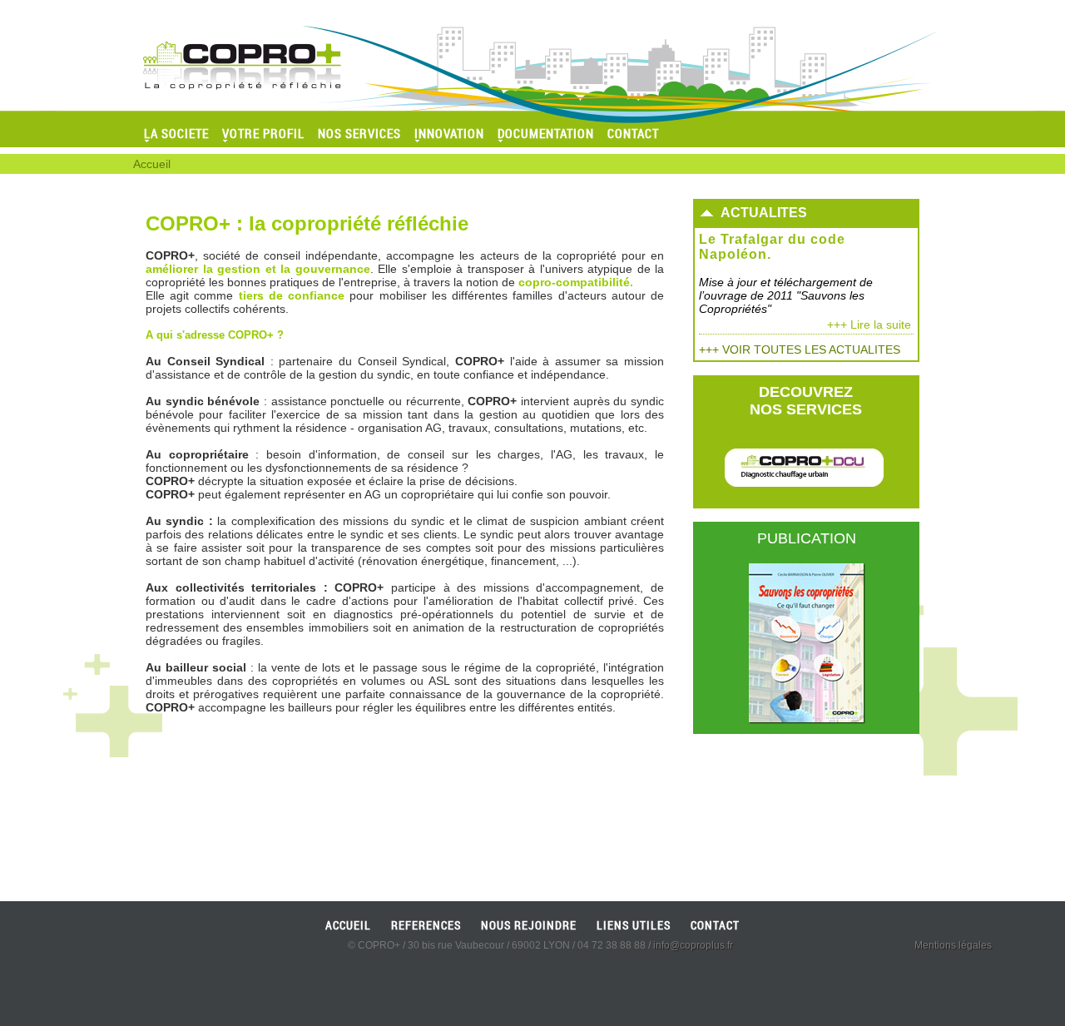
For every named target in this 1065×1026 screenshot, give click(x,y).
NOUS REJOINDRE (529, 925)
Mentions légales (953, 945)
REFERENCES (426, 925)
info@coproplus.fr (693, 945)
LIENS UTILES (634, 925)
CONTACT (715, 925)
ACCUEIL (348, 925)
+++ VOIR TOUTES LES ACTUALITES (799, 349)
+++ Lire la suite (869, 324)
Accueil (152, 164)
